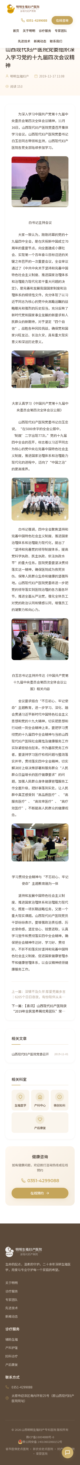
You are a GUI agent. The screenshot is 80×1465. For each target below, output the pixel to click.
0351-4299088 (43, 1180)
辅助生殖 (11, 1339)
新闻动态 (40, 41)
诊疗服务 (45, 30)
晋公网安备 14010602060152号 (42, 1442)
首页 (16, 30)
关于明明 (29, 30)
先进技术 (24, 41)
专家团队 (61, 30)
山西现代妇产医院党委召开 (30, 1054)
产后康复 (11, 1364)
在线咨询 (62, 20)
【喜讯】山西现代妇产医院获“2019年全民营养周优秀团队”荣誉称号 (39, 1011)
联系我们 (56, 41)
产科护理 (11, 1347)
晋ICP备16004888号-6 (40, 1437)
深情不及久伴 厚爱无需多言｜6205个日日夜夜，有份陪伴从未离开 (39, 996)
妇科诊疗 (11, 1356)
